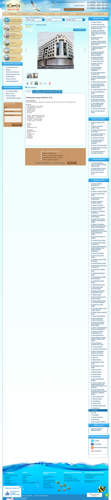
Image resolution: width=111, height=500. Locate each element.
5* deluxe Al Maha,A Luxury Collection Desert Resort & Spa (98, 164)
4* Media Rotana (96, 359)
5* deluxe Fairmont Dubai (99, 191)
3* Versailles (95, 415)
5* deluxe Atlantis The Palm (97, 123)
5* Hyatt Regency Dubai (98, 263)
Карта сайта (8, 480)
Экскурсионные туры (13, 74)
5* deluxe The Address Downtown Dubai (98, 208)
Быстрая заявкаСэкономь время (16, 20)
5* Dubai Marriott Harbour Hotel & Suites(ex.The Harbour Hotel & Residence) (99, 249)
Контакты (101, 14)
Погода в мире (10, 95)
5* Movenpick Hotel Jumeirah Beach (97, 287)
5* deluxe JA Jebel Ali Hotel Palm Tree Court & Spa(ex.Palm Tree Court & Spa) (98, 33)
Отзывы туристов (38, 14)
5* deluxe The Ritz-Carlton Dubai (97, 64)
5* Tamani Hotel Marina (98, 316)
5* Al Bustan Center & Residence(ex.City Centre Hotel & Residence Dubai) (99, 232)
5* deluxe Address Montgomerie (96, 184)
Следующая (26, 50)
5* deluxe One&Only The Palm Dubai (98, 130)
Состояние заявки (12, 91)
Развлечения (10, 76)
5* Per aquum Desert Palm (97, 172)
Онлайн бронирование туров (15, 28)
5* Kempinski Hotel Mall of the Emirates (98, 277)
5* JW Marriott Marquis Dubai (98, 273)
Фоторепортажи (65, 14)
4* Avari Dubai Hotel (97, 335)
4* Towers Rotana (96, 398)
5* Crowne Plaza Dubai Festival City (98, 243)
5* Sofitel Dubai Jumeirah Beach (99, 313)
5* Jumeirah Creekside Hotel (98, 270)
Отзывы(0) (59, 91)
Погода (52, 14)
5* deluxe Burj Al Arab (97, 24)
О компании (12, 14)
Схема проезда (79, 5)
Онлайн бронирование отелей (15, 35)
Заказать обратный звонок (74, 9)
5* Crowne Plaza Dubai (98, 240)
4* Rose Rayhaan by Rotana (97, 379)
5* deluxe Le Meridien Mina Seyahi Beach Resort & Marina (97, 53)
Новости (24, 14)
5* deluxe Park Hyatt (97, 61)
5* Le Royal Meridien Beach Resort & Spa (97, 96)
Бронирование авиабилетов (72, 480)
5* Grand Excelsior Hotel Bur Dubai (98, 260)
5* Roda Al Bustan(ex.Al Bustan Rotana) (98, 297)
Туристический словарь (13, 98)
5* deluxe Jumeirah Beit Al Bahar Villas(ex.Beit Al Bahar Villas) (98, 43)
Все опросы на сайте (59, 162)
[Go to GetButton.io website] (107, 498)
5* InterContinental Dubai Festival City (98, 266)
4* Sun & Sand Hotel (97, 396)
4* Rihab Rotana (96, 372)
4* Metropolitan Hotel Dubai (97, 366)
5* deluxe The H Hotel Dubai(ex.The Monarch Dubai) (98, 220)
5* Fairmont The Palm (97, 137)
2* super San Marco (97, 417)
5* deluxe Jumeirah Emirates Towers (97, 202)
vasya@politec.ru (89, 477)
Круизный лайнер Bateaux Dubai (96, 429)
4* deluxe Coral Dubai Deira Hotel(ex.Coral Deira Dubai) (98, 323)
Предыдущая (85, 50)
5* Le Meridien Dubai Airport (97, 281)
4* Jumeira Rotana (96, 346)
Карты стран (10, 93)
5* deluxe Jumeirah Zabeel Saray (97, 126)
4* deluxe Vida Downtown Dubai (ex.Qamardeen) (99, 328)
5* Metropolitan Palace (98, 284)
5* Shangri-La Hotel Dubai (97, 305)
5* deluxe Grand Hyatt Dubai (97, 194)
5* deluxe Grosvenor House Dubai (97, 198)
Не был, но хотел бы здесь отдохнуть (52, 155)
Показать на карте (41, 24)
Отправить (16, 125)
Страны (13, 42)
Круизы (8, 69)
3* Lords (93, 412)
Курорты (13, 57)
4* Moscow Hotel (96, 369)
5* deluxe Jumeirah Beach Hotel (97, 38)
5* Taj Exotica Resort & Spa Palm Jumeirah (98, 152)
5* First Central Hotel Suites (97, 256)
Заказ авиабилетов (12, 81)
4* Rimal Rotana (96, 374)
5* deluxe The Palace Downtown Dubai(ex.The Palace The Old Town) (98, 226)
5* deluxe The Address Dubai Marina (98, 215)
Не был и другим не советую (50, 159)
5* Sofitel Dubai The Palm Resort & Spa (99, 148)
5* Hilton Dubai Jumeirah (98, 82)
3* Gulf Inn (94, 410)
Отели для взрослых (12, 72)
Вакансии (7, 477)
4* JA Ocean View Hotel (98, 108)
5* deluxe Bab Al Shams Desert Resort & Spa (98, 169)
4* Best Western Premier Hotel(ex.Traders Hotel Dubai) (98, 339)
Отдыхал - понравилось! (49, 153)
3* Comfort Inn (95, 408)
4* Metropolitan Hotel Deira (97, 362)
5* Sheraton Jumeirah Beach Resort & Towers (98, 100)
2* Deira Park (95, 419)
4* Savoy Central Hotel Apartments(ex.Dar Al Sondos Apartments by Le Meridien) (99, 385)
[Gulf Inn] (55, 50)
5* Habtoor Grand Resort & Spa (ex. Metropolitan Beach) (98, 78)
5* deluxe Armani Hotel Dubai (98, 188)
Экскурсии (47, 91)
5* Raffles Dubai (96, 294)
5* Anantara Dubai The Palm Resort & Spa (98, 134)
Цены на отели (11, 78)
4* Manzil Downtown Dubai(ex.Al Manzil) (97, 352)
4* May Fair (94, 357)
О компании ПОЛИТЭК (11, 475)
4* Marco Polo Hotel (97, 355)
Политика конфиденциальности (11, 483)
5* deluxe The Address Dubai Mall (98, 212)
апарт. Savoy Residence (98, 422)
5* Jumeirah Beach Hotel (98, 89)
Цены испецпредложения (38, 91)
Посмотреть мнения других (43, 162)
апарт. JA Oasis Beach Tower (98, 111)
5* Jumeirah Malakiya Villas (97, 92)
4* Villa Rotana (95, 401)
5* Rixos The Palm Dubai (99, 145)
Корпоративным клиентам (84, 14)
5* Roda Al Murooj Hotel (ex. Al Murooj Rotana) (98, 301)
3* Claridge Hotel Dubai (98, 405)
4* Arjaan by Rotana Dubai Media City (97, 332)
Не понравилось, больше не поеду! (52, 157)
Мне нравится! (32, 87)
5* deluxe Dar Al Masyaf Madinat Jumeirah (98, 27)
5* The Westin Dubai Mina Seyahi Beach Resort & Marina (97, 105)
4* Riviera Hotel (96, 376)
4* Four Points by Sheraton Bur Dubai (97, 343)
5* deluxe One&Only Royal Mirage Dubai (97, 58)
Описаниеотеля (28, 91)
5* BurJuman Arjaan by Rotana (98, 237)
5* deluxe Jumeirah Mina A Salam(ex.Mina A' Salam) (98, 48)
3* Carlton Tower (96, 403)
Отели (12, 50)
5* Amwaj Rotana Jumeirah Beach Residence (96, 68)
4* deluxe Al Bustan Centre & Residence (97, 319)
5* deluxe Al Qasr (96, 22)
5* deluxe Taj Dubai (97, 205)
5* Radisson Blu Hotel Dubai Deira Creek (98, 291)
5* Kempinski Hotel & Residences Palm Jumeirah (97, 141)
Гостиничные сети (12, 67)
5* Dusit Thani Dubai (97, 253)
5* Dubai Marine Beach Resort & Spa (98, 73)
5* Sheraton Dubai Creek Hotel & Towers (98, 309)
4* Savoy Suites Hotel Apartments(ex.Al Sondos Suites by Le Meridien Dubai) (99, 392)
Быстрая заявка (26, 475)
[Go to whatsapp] (107, 495)
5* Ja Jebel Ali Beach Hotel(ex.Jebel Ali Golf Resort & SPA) (98, 85)
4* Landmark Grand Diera (99, 349)
